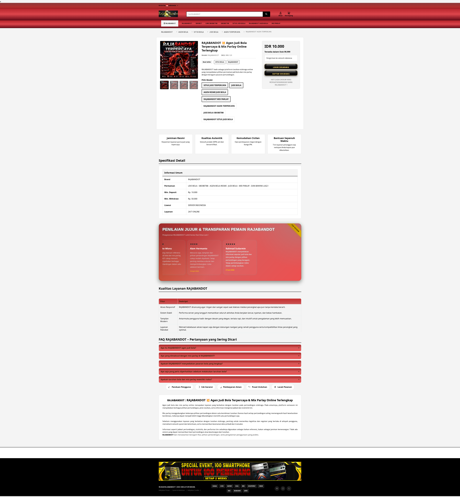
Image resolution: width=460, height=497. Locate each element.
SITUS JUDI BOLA (239, 23)
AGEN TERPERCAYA (232, 32)
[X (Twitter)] (289, 488)
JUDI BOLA (213, 32)
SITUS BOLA (199, 32)
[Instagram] (283, 488)
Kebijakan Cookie (193, 490)
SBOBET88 (225, 23)
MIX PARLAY (276, 23)
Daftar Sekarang (281, 74)
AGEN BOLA (183, 32)
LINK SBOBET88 (211, 23)
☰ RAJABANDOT (170, 23)
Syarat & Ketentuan (178, 490)
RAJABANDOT (187, 23)
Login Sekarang (281, 67)
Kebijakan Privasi (164, 490)
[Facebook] (277, 488)
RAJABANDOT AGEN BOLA (258, 23)
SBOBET (199, 23)
